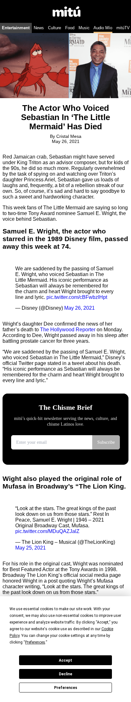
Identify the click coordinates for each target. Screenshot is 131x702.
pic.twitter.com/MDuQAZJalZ (47, 531)
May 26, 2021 (79, 308)
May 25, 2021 (30, 547)
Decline (65, 674)
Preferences (65, 687)
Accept (65, 660)
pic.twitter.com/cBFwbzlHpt (76, 297)
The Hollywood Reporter (67, 329)
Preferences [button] (35, 642)
